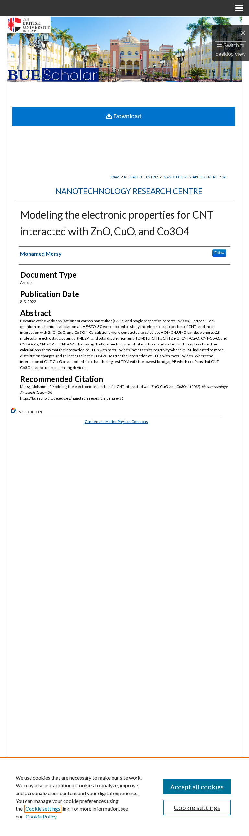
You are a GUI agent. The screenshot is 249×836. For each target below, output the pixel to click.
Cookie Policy (41, 816)
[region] (124, 796)
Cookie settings (42, 809)
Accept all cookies (197, 787)
